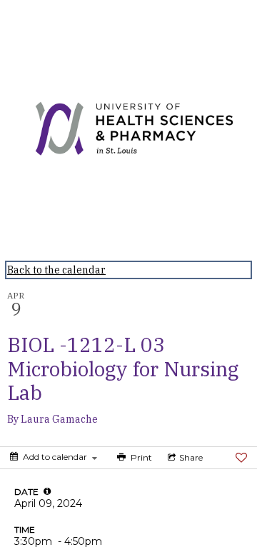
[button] (47, 491)
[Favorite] (241, 457)
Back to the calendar (56, 270)
